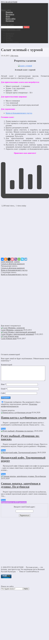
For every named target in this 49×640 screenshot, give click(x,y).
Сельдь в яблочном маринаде (13, 264)
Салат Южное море (9, 338)
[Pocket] (12, 259)
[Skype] (22, 259)
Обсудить (14, 56)
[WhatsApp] (19, 259)
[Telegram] (25, 259)
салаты (17, 262)
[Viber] (15, 259)
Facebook (9, 36)
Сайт (3, 393)
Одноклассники (12, 42)
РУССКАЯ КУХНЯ (9, 2)
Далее (3, 429)
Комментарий (6, 365)
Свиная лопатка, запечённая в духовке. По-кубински (20, 485)
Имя (3, 384)
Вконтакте (10, 33)
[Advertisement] (24, 233)
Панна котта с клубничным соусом (23, 417)
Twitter (8, 38)
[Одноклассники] (5, 259)
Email (4, 389)
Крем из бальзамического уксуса (19, 113)
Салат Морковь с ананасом (12, 330)
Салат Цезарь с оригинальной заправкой (17, 334)
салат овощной (7, 262)
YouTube (9, 40)
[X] (9, 259)
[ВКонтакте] (2, 259)
